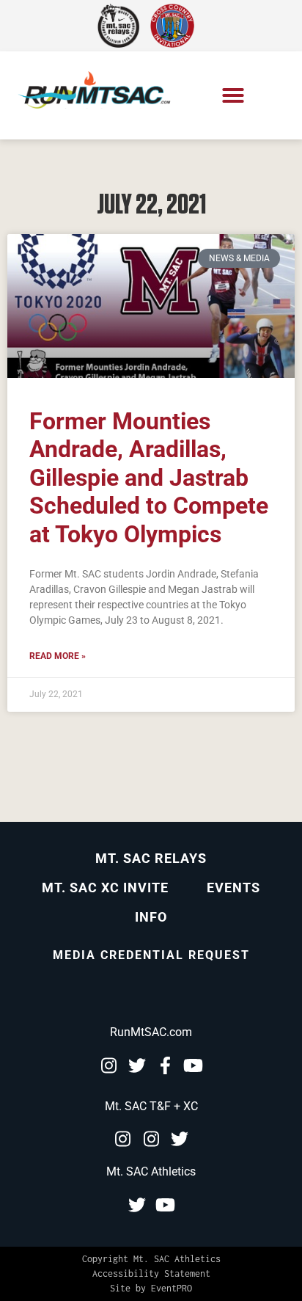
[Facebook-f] (165, 1065)
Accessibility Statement (151, 1273)
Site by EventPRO (151, 1288)
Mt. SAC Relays (151, 858)
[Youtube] (193, 1065)
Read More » (57, 656)
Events (233, 887)
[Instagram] (108, 1065)
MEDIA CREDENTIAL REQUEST (151, 955)
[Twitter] (137, 1065)
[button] (233, 95)
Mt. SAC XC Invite (105, 887)
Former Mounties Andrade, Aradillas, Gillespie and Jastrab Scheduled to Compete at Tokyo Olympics (148, 477)
